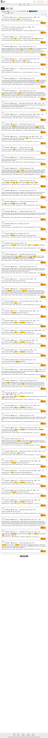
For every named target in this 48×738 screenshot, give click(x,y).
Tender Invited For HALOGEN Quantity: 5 (12, 303)
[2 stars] (11, 11)
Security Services (15, 17)
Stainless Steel (15, 359)
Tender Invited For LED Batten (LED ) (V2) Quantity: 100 (17, 351)
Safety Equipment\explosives (15, 103)
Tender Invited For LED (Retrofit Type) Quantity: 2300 (15, 492)
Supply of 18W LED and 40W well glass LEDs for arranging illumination (19, 235)
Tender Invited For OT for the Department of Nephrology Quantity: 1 (17, 472)
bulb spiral (23, 11)
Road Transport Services (15, 180)
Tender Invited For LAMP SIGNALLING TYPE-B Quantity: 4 (14, 280)
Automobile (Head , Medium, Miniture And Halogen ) (20, 182)
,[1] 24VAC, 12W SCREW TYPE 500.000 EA (13, 361)
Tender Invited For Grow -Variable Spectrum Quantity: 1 (16, 60)
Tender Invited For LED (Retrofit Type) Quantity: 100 (15, 312)
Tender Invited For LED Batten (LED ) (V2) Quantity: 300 (17, 501)
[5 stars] (15, 11)
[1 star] (10, 11)
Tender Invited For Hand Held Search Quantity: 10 (13, 453)
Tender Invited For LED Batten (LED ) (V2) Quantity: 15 (17, 322)
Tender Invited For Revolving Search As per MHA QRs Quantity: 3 (17, 19)
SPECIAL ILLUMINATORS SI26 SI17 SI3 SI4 (11, 511)
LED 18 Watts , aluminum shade (13, 203)
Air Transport (14, 490)
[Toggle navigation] (46, 1)
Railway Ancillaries (15, 46)
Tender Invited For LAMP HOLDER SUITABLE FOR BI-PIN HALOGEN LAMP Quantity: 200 (20, 116)
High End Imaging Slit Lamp (7, 70)
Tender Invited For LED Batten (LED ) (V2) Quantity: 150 (17, 482)
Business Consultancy (15, 310)
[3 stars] (12, 11)
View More (24, 556)
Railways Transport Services (15, 36)
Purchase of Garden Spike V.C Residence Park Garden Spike (17, 149)
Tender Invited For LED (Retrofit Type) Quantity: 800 (15, 462)
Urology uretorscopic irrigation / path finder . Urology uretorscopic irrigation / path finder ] (22, 38)
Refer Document (8, 20)
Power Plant (14, 223)
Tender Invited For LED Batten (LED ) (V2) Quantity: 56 (17, 407)
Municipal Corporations (15, 201)
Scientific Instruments (15, 301)
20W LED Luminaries (6, 225)
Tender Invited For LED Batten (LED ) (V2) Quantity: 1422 (18, 332)
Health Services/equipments (15, 68)
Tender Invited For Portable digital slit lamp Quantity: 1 (12, 28)
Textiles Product (15, 451)
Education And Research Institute (15, 58)
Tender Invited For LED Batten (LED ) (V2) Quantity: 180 (17, 342)
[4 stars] (13, 11)
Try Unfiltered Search (33, 11)
